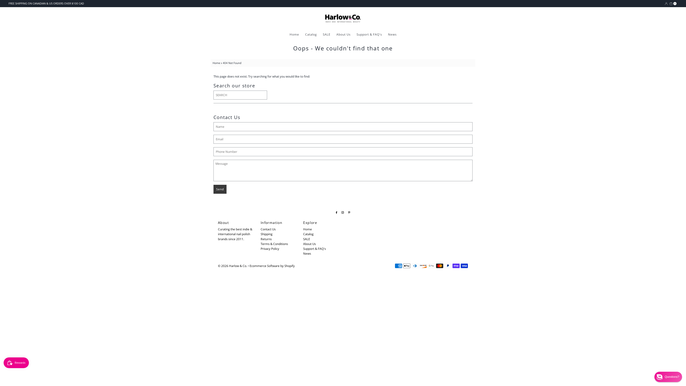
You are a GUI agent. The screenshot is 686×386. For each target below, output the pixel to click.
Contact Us (268, 229)
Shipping (266, 234)
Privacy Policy (270, 249)
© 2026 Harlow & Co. (232, 266)
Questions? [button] (672, 376)
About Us (343, 34)
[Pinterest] (349, 212)
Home (294, 34)
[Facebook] (336, 212)
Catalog (311, 34)
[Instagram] (342, 212)
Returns (266, 239)
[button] (668, 377)
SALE (326, 34)
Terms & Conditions (274, 244)
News (392, 34)
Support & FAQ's (369, 34)
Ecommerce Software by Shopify (272, 266)
